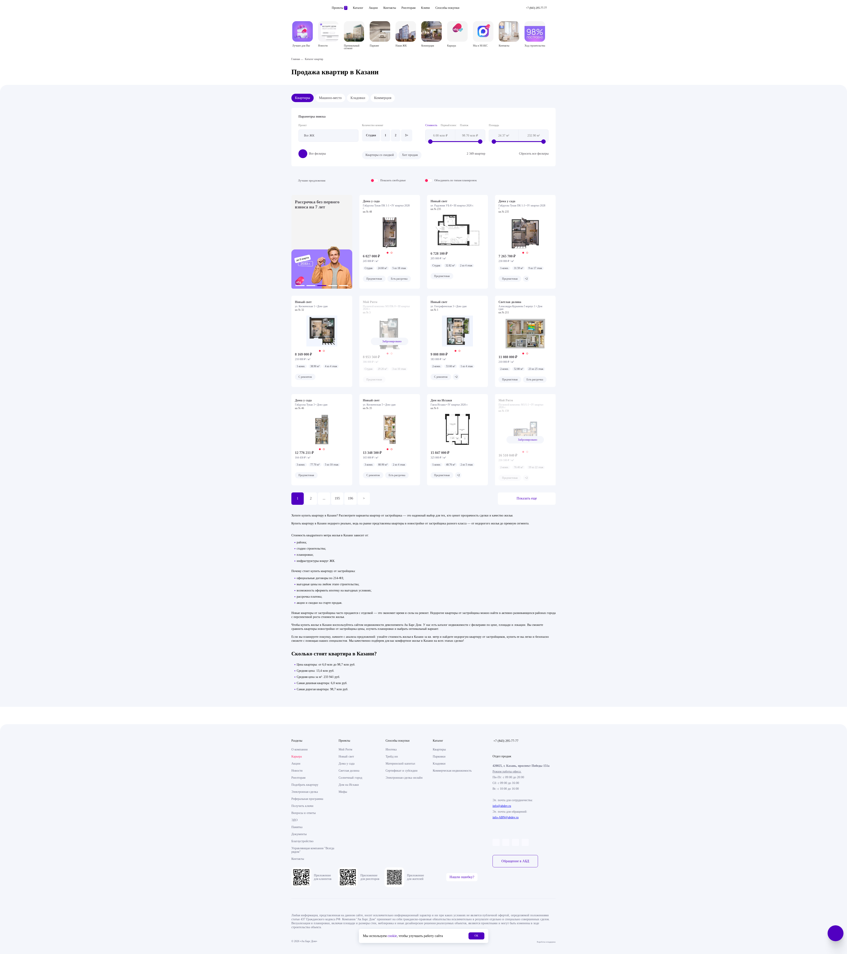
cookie (392, 936)
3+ (406, 135)
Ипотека (391, 749)
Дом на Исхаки (349, 784)
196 (350, 498)
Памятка (296, 827)
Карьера (296, 756)
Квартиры (302, 98)
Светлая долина (349, 770)
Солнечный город (350, 777)
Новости (297, 770)
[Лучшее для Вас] (302, 31)
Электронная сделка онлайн (404, 777)
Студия (371, 135)
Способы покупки (447, 7)
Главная (295, 59)
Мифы (343, 791)
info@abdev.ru (502, 806)
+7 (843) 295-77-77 (505, 741)
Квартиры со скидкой (379, 155)
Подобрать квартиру (304, 784)
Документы (299, 834)
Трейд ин (392, 756)
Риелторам (408, 7)
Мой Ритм (345, 749)
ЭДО (294, 820)
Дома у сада (346, 763)
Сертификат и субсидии (402, 770)
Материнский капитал (400, 763)
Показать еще (527, 498)
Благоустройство (302, 841)
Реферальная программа (307, 799)
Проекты (339, 7)
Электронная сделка (304, 791)
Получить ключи (302, 806)
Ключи (425, 7)
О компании (299, 749)
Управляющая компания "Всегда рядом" (312, 850)
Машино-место (330, 98)
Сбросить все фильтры (534, 153)
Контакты (389, 7)
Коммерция (382, 98)
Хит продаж (410, 155)
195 (337, 498)
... (324, 498)
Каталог (358, 7)
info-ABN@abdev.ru (506, 817)
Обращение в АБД (515, 861)
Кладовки (357, 98)
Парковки (439, 756)
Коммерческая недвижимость (452, 770)
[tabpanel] (390, 232)
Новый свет (346, 756)
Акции (373, 7)
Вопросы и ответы (303, 813)
